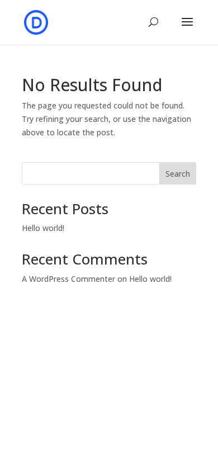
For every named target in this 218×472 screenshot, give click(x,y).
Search (177, 173)
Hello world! (43, 228)
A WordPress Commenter (68, 278)
